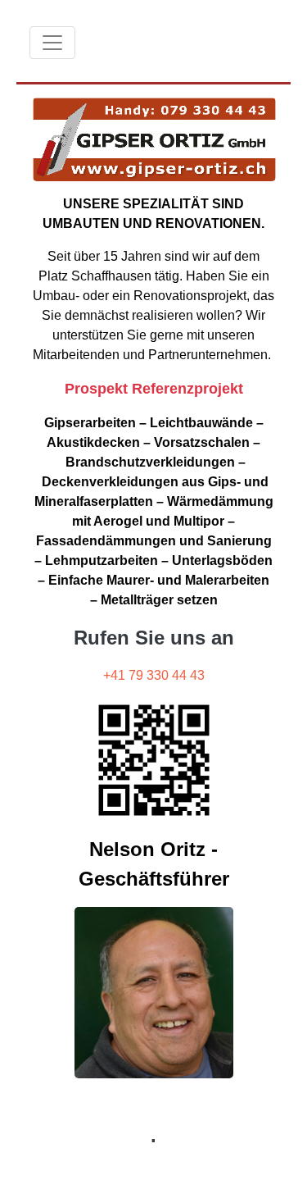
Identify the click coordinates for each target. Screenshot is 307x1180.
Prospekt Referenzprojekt (154, 388)
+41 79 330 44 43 (154, 675)
